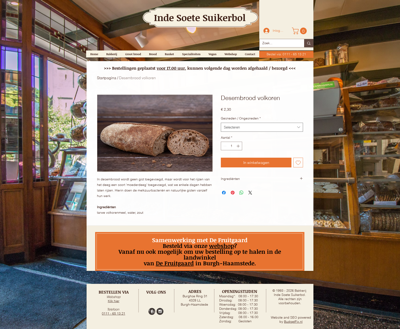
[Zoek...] (308, 43)
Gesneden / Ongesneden (241, 118)
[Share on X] (250, 192)
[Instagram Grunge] (159, 311)
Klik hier (113, 301)
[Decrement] (224, 146)
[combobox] (262, 127)
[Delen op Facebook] (224, 192)
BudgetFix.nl (293, 322)
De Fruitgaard (175, 263)
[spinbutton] (231, 146)
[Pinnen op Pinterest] (232, 192)
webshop (221, 246)
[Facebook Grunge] (151, 311)
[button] (300, 31)
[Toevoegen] (298, 162)
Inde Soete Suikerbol (200, 17)
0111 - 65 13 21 (113, 313)
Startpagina (106, 77)
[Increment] (238, 146)
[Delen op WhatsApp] (241, 192)
